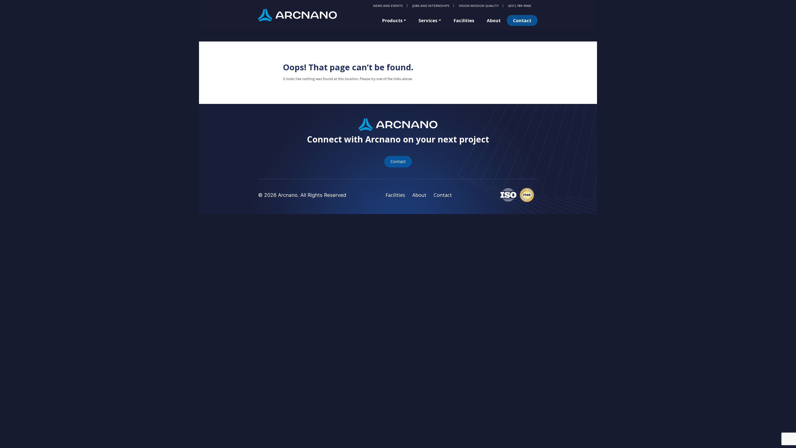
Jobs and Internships (430, 5)
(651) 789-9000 (519, 5)
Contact (522, 20)
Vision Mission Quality (479, 5)
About (494, 20)
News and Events (388, 5)
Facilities (464, 20)
